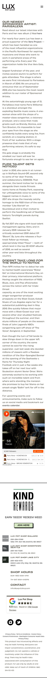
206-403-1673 (17, 560)
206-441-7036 (17, 551)
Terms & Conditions (23, 634)
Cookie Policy (36, 634)
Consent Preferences (10, 636)
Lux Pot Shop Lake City (25, 557)
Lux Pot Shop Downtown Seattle (26, 546)
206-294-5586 (17, 539)
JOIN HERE (23, 525)
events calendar (11, 405)
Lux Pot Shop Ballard (24, 536)
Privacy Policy (10, 634)
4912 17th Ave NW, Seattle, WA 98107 (26, 542)
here (39, 33)
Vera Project (35, 41)
